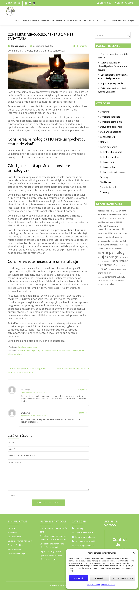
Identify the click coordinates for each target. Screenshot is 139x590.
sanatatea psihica (70, 350)
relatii (104, 269)
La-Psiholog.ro (14, 536)
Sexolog (104, 177)
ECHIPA (11, 528)
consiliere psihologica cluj (28, 350)
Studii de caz (106, 182)
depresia (120, 221)
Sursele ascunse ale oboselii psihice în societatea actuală (112, 66)
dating (112, 222)
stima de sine (104, 272)
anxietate (119, 210)
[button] (133, 552)
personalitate (104, 248)
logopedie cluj (104, 240)
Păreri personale (108, 146)
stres (107, 276)
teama (113, 276)
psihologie (112, 257)
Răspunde (82, 389)
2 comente (82, 45)
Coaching (105, 111)
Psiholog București (123, 20)
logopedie (117, 237)
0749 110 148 (13, 3)
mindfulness (111, 244)
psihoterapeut (120, 260)
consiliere (112, 218)
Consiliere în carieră (110, 116)
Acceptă (78, 578)
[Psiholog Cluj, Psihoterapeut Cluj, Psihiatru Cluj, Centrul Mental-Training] (10, 11)
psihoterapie (106, 265)
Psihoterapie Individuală (112, 172)
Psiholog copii (107, 162)
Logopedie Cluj (107, 136)
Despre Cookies (93, 585)
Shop (58, 20)
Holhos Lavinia (18, 45)
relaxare (112, 269)
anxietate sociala (104, 214)
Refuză (99, 578)
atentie (114, 214)
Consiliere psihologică (27, 346)
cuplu (107, 222)
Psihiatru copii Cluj (109, 156)
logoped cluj (108, 237)
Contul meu (105, 2)
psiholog (103, 253)
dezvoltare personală (51, 350)
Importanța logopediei (112, 83)
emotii (107, 233)
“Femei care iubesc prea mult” (71, 368)
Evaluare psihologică (110, 131)
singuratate (121, 269)
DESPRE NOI (47, 20)
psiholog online (106, 261)
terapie (121, 276)
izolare (118, 233)
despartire (113, 226)
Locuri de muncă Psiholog (20, 540)
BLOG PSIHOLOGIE (72, 20)
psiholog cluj (111, 254)
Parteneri (12, 532)
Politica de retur (15, 549)
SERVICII (25, 20)
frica (113, 233)
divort (100, 233)
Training (104, 192)
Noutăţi (104, 141)
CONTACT (105, 20)
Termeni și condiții (108, 585)
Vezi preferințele (122, 578)
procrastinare (117, 249)
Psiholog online (108, 167)
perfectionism (122, 245)
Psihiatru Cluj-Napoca (111, 151)
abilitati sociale (105, 210)
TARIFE (35, 20)
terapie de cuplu (106, 280)
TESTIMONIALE (91, 20)
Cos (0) (120, 2)
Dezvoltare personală (111, 126)
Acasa (15, 20)
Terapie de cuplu (108, 187)
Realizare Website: (59, 585)
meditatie (114, 241)
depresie (103, 225)
